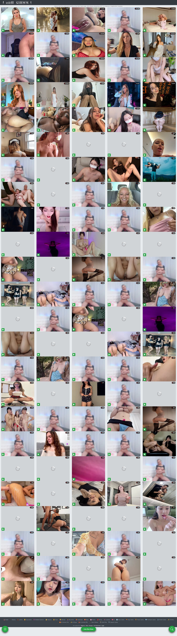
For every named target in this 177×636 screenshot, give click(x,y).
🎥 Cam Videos (94, 622)
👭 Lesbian (107, 619)
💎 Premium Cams (150, 619)
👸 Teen (55, 619)
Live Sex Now (88, 629)
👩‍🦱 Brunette (70, 619)
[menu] (5, 629)
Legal (102, 625)
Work (87, 625)
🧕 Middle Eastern (38, 619)
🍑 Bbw (86, 619)
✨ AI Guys (74, 622)
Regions (83, 625)
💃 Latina (19, 619)
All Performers (97, 625)
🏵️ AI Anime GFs (64, 622)
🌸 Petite (92, 619)
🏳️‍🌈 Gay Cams (129, 619)
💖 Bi (113, 619)
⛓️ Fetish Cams (161, 619)
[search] (172, 629)
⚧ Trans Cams (139, 619)
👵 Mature (49, 619)
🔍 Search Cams (113, 622)
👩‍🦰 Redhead (79, 619)
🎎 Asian (5, 619)
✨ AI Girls (171, 619)
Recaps (91, 625)
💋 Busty (99, 619)
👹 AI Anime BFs (83, 622)
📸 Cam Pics (103, 622)
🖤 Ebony (12, 619)
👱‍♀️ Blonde (62, 619)
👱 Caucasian (28, 619)
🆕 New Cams (120, 619)
